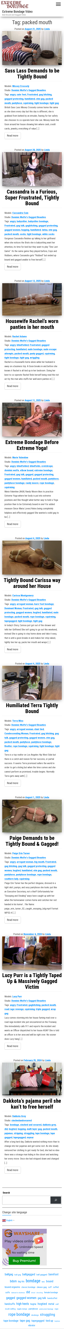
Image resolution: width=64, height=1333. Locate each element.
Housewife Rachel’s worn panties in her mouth (32, 324)
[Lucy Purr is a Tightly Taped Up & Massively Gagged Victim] (32, 953)
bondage (14, 1124)
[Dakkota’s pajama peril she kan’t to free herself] (32, 1079)
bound (49, 1281)
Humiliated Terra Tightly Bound (32, 708)
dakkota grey (49, 1124)
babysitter (22, 221)
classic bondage (28, 1287)
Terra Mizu (17, 720)
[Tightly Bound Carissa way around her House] (32, 558)
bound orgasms (12, 1287)
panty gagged (37, 353)
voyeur (30, 1137)
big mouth (39, 862)
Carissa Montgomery (22, 595)
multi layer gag (34, 1129)
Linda (47, 29)
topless (57, 1321)
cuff (50, 1287)
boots (43, 1282)
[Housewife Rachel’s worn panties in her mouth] (32, 299)
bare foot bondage (44, 604)
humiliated (30, 98)
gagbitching (31, 225)
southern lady (11, 878)
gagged (29, 474)
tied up (49, 1320)
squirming (28, 103)
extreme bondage (43, 470)
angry (13, 94)
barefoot (53, 1274)
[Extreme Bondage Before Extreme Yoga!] (32, 420)
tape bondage (42, 1133)
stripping (18, 1133)
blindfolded (23, 345)
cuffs (7, 1292)
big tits (21, 1281)
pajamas (8, 1133)
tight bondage (41, 103)
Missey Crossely (20, 86)
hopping (25, 230)
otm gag (40, 98)
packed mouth (11, 234)
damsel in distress (18, 1293)
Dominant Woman (13, 608)
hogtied (37, 612)
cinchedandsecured (21, 1120)
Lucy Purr (17, 996)
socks (23, 234)
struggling (29, 1133)
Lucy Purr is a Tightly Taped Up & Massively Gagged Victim (32, 981)
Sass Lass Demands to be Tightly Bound (32, 74)
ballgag (9, 1274)
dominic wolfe (11, 470)
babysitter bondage (38, 221)
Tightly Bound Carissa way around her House (32, 583)
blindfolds (35, 466)
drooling (40, 1293)
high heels (22, 1304)
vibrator (31, 1325)
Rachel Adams (19, 336)
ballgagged (28, 1274)
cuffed (56, 1287)
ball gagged (41, 1274)
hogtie (33, 1304)
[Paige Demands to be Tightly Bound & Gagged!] (32, 816)
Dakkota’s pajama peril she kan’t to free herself (32, 1104)
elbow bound (26, 470)
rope (56, 1309)
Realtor (8, 746)
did (6, 1129)
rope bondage (47, 483)
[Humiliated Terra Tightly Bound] (32, 683)
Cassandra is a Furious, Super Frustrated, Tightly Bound (32, 198)
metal (51, 1303)
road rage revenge (14, 1009)
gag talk (20, 225)
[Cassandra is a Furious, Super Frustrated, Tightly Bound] (32, 169)
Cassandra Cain (20, 213)
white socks (48, 234)
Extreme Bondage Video (17, 11)
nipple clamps (22, 1309)
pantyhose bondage (14, 483)
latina (44, 230)
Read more (12, 135)
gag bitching (45, 94)
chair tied (39, 729)
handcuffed (52, 1298)
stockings (35, 1315)
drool (33, 1293)
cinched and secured (31, 1124)
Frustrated (32, 94)
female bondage (51, 1292)
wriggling (34, 357)
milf (57, 1304)
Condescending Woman (16, 733)
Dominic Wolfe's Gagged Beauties (28, 90)
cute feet (21, 94)
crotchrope (47, 466)
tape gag (25, 1320)
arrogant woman (25, 604)
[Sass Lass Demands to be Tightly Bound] (32, 48)
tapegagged (10, 621)
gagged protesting (14, 98)
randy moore (32, 483)
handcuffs (10, 1303)
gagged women (12, 230)
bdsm (13, 1281)
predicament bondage (46, 1309)
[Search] (55, 1200)
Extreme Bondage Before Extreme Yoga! (32, 445)
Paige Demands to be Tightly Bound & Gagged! (32, 841)
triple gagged (43, 1009)
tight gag (54, 103)
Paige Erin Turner (21, 853)
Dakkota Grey (19, 1116)
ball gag (17, 1274)
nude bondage (35, 349)
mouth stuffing (10, 1309)
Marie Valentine (20, 457)
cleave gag (42, 1287)
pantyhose (17, 103)
